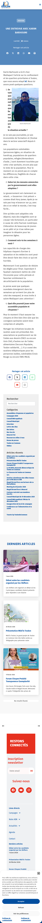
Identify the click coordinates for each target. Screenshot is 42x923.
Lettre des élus (12, 427)
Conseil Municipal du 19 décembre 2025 (21, 497)
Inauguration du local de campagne (19, 504)
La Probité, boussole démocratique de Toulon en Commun (20, 469)
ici (26, 81)
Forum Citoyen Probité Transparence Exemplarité (20, 464)
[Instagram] (29, 790)
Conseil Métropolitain (14, 419)
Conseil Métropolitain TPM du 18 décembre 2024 (18, 500)
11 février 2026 (10, 674)
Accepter (21, 901)
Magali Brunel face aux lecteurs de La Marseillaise (20, 483)
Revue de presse (13, 440)
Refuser (21, 908)
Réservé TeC (11, 435)
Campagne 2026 (12, 416)
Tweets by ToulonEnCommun (17, 515)
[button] (39, 873)
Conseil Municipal (13, 421)
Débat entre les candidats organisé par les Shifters (21, 457)
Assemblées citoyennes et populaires (20, 413)
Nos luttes (10, 430)
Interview (10, 424)
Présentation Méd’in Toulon (16, 461)
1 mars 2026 (9, 576)
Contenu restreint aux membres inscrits (18, 493)
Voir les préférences (21, 914)
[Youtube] (21, 790)
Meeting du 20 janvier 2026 (16, 487)
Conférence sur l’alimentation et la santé (19, 507)
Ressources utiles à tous (15, 438)
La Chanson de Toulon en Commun (19, 472)
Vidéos (9, 446)
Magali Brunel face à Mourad (17, 489)
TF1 (8, 475)
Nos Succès (11, 432)
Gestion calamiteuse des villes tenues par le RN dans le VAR (20, 479)
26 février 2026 (10, 627)
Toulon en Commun (13, 443)
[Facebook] (13, 790)
